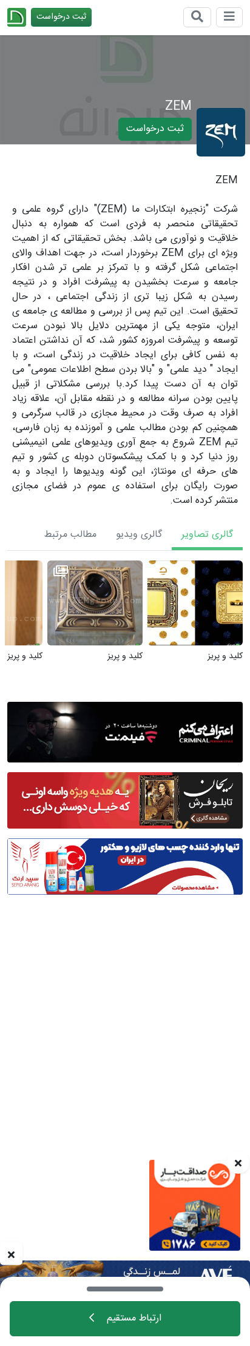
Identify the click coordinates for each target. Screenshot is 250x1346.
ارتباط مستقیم (132, 1318)
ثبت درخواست (61, 17)
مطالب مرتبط (70, 535)
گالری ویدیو (139, 535)
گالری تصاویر (207, 535)
